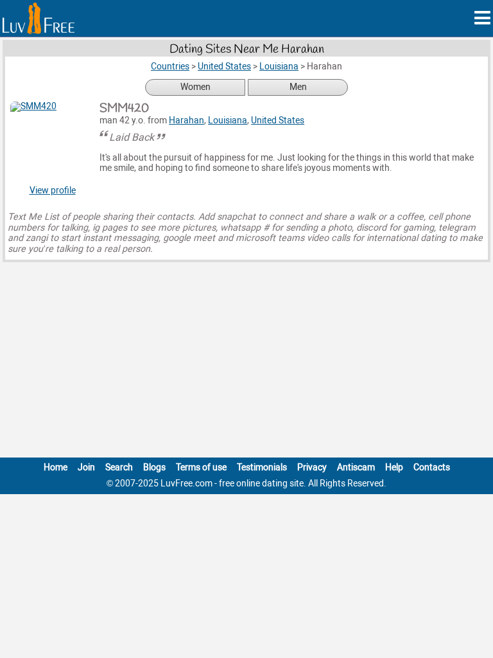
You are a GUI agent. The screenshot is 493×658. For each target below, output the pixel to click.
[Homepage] (38, 18)
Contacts (431, 467)
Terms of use (201, 467)
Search (119, 467)
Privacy (312, 467)
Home (55, 467)
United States (277, 120)
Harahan (186, 120)
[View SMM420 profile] (52, 144)
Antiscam (356, 467)
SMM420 (124, 108)
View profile (53, 190)
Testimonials (262, 467)
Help (394, 467)
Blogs (154, 467)
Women (195, 87)
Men (298, 87)
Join (86, 467)
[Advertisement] (246, 362)
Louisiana (227, 120)
